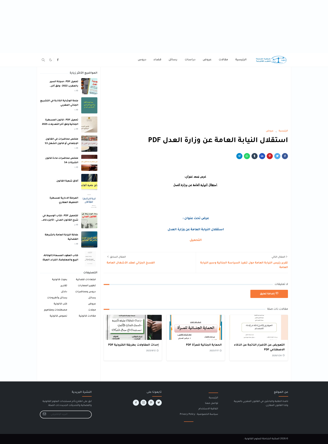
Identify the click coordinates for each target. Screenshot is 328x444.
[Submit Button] (44, 414)
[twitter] (159, 403)
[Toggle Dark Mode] (50, 60)
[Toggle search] (43, 60)
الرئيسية (213, 398)
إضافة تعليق (267, 294)
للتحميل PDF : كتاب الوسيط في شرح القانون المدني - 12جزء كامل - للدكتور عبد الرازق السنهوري (59, 220)
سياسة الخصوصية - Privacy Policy (199, 414)
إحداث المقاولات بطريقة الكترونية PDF (133, 345)
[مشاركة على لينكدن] (262, 156)
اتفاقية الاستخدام (208, 409)
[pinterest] (151, 403)
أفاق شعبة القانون (67, 181)
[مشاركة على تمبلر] (255, 156)
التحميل (196, 240)
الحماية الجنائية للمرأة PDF (204, 345)
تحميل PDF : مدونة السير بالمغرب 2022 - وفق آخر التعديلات (64, 86)
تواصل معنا (211, 403)
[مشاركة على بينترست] (270, 156)
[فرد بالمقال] (277, 156)
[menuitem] (241, 60)
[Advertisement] (214, 26)
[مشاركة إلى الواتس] (247, 156)
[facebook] (58, 60)
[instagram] (143, 403)
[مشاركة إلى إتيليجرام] (239, 156)
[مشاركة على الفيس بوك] (285, 156)
